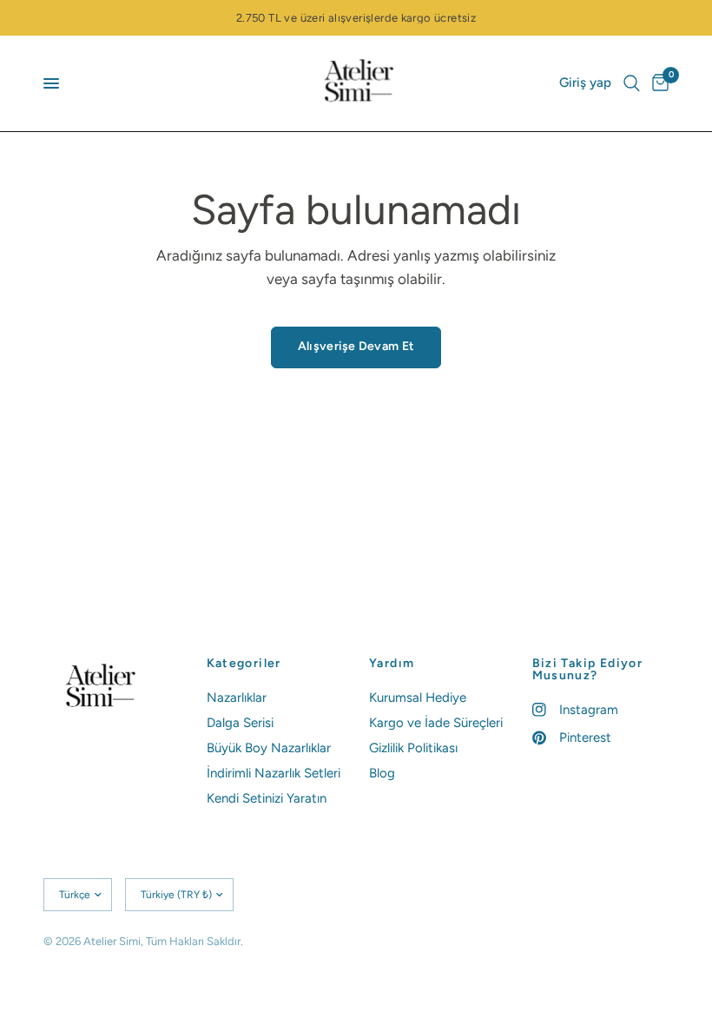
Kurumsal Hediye (417, 697)
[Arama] (631, 83)
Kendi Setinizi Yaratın (266, 798)
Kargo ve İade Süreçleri (436, 723)
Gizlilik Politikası (413, 748)
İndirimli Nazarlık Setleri (273, 773)
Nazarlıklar (237, 697)
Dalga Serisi (240, 723)
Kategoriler (244, 664)
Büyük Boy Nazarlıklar (269, 748)
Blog (382, 773)
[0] (657, 83)
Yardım (391, 664)
